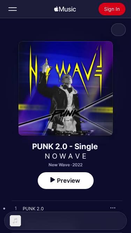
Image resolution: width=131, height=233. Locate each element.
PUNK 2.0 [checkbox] (33, 208)
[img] (65, 9)
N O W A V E (65, 156)
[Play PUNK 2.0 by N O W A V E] (16, 208)
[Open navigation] (12, 9)
